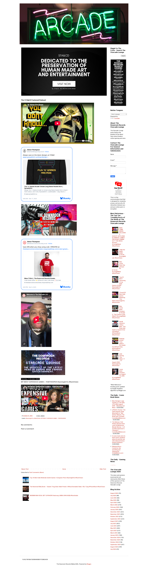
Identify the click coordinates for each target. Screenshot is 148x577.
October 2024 (114, 542)
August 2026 (114, 493)
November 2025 (115, 514)
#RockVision (37, 418)
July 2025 (113, 523)
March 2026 (114, 505)
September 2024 (115, 544)
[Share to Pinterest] (44, 416)
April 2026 (113, 502)
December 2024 (115, 537)
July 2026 (113, 495)
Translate (117, 118)
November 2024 (115, 540)
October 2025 (114, 516)
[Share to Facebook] (42, 416)
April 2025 (113, 530)
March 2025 (114, 533)
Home (64, 469)
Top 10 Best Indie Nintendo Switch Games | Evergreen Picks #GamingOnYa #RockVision (56, 478)
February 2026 (114, 507)
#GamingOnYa (30, 418)
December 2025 (115, 512)
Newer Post (25, 469)
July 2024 (113, 549)
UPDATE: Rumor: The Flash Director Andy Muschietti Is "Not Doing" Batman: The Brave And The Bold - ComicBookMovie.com (118, 414)
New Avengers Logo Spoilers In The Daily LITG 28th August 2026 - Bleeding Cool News (118, 404)
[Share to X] (40, 416)
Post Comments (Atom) (36, 472)
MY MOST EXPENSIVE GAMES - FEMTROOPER (53, 418)
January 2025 (114, 535)
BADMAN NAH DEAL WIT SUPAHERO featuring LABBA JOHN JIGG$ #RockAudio (54, 495)
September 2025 (115, 519)
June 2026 (113, 498)
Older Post (103, 469)
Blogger (89, 564)
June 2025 (113, 526)
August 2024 (114, 547)
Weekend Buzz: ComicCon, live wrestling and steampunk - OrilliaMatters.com (117, 450)
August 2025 (114, 521)
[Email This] (37, 416)
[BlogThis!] (39, 416)
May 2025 (113, 528)
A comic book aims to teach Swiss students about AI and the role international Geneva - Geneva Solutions (118, 439)
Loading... (113, 465)
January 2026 (114, 509)
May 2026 (113, 500)
